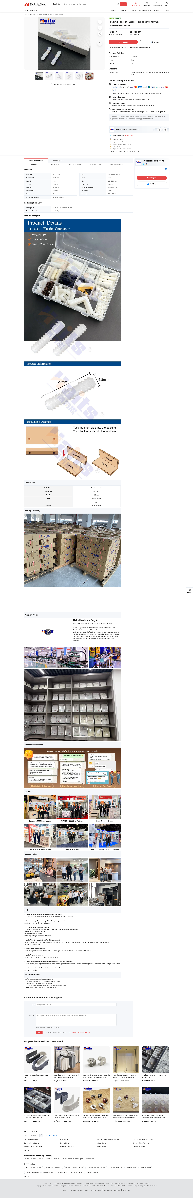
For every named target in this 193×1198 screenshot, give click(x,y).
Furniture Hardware (42, 14)
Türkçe (136, 1186)
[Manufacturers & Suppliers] (35, 4)
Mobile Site (140, 1183)
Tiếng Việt (142, 1186)
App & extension (144, 10)
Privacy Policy (126, 1190)
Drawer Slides (64, 1143)
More (26, 1176)
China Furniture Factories (34, 1168)
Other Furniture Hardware (56, 14)
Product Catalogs (52, 1135)
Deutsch (93, 1186)
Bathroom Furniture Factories (96, 1168)
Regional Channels (120, 1183)
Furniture (32, 14)
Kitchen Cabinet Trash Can (141, 1143)
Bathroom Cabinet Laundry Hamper (107, 1139)
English (50, 1186)
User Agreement (107, 1190)
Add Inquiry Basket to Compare (65, 84)
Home (25, 14)
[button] (126, 164)
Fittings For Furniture (32, 1173)
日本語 (118, 1186)
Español (56, 1186)
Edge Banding (64, 1139)
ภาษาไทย (129, 1186)
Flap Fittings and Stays (31, 1139)
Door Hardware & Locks (31, 1143)
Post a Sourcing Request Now (80, 1032)
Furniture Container (116, 1168)
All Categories (31, 10)
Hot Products (47, 1183)
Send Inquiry (123, 42)
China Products (57, 1183)
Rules (167, 10)
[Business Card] (166, 169)
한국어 (113, 1186)
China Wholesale (88, 1183)
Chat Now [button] (155, 42)
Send (39, 1032)
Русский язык (78, 1186)
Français (70, 1186)
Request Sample (144, 47)
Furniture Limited (145, 1168)
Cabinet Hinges (101, 1143)
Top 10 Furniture (62, 1173)
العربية (107, 1186)
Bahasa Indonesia (152, 1186)
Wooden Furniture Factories (74, 1168)
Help (133, 10)
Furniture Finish (131, 1168)
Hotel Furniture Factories (53, 1168)
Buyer (123, 10)
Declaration (117, 1190)
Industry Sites (109, 1183)
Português (63, 1186)
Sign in (167, 5)
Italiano (86, 1186)
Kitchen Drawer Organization (33, 1147)
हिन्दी (123, 1186)
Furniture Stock (48, 1173)
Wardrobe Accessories (67, 1147)
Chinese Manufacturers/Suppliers (73, 1183)
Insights (147, 1183)
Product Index (131, 1183)
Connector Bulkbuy (92, 1173)
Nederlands (100, 1186)
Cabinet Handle (101, 1147)
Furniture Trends (76, 1173)
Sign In (112, 151)
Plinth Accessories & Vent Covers (143, 1139)
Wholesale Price (99, 1183)
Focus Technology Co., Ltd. (83, 1190)
